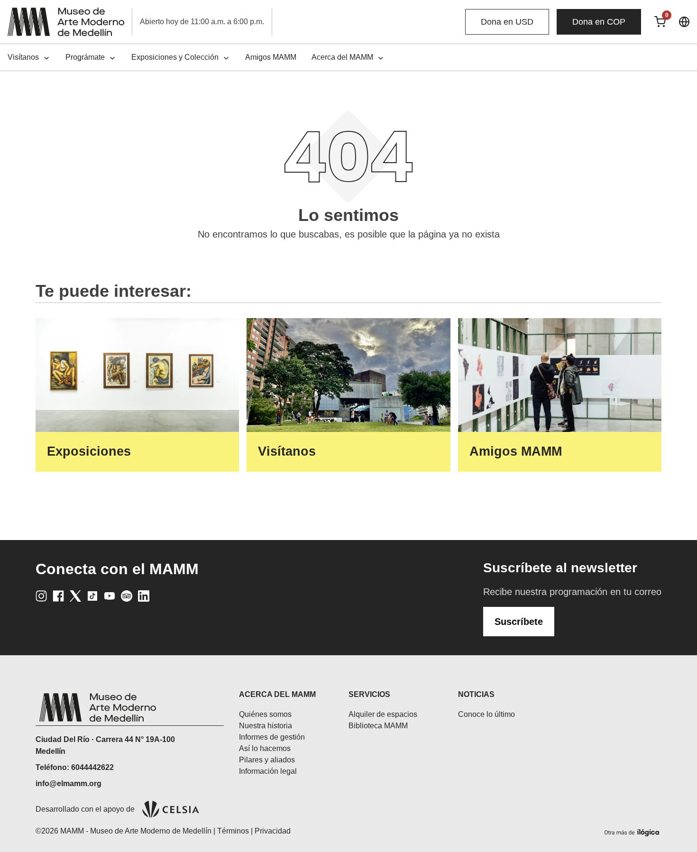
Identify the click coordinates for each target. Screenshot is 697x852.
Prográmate (85, 57)
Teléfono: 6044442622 (75, 767)
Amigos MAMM (270, 57)
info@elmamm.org (68, 783)
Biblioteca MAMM (378, 726)
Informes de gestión (272, 737)
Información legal (268, 771)
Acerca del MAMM (342, 57)
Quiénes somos (265, 714)
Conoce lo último (486, 714)
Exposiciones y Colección (175, 57)
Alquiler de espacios (382, 714)
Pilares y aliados (267, 760)
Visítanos (23, 57)
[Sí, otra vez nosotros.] (633, 831)
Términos (233, 831)
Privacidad (273, 831)
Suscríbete (519, 621)
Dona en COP (598, 22)
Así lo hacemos (265, 748)
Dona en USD (507, 22)
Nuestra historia (265, 726)
